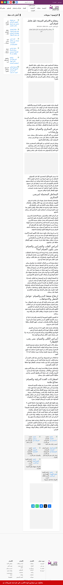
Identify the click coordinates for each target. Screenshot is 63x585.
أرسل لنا (42, 570)
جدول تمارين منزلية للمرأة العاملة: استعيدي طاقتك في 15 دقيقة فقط (7, 50)
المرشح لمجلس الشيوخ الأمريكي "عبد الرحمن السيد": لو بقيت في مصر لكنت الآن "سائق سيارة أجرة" (7, 69)
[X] (14, 2)
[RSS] (2, 2)
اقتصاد (24, 8)
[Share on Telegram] (33, 506)
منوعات (47, 15)
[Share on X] (45, 506)
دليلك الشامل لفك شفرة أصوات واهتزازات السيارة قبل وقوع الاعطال (6, 32)
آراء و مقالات (20, 563)
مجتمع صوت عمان (9, 574)
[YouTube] (11, 2)
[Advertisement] (41, 53)
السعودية (32, 8)
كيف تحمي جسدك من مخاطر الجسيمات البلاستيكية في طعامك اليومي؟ (6, 41)
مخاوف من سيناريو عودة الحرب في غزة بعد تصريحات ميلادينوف (24, 583)
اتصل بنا (54, 2)
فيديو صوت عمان (20, 566)
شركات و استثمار (17, 8)
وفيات (21, 574)
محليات (38, 8)
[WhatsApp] (5, 2)
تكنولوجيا (10, 577)
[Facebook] (17, 2)
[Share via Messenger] (41, 506)
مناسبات (21, 572)
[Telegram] (8, 2)
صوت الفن (10, 566)
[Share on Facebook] (49, 506)
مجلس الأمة (9, 563)
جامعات (31, 574)
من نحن (59, 2)
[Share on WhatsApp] (37, 506)
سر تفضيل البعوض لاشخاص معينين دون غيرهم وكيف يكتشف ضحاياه (6, 22)
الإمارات (33, 10)
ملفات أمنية (9, 570)
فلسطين (9, 8)
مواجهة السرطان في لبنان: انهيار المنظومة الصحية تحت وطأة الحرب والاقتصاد (6, 60)
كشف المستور (19, 577)
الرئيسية (44, 8)
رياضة (32, 572)
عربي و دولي (32, 5)
